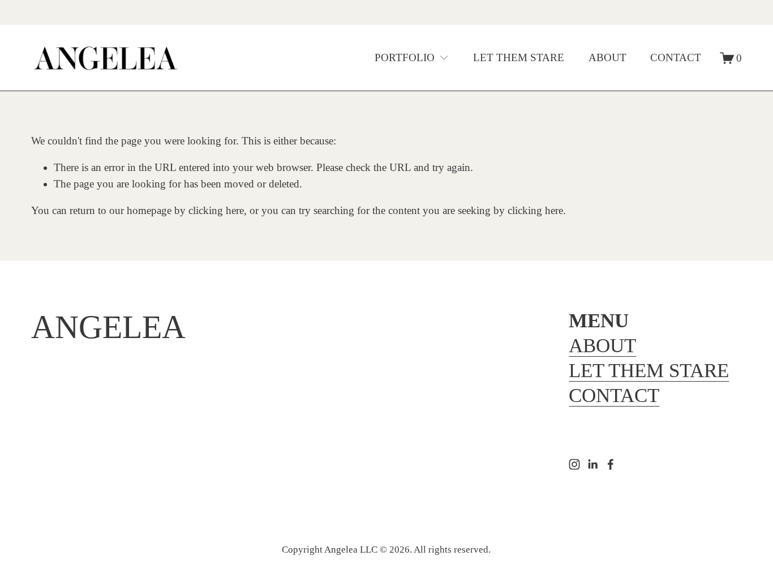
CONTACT (675, 57)
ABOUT (607, 57)
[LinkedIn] (592, 464)
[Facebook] (610, 464)
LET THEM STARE (518, 57)
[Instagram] (574, 464)
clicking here (216, 210)
